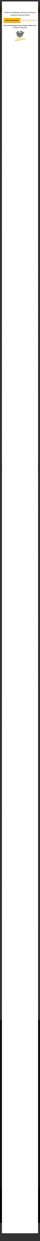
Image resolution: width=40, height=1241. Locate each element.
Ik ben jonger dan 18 (30, 20)
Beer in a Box (20, 6)
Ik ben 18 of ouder (12, 20)
